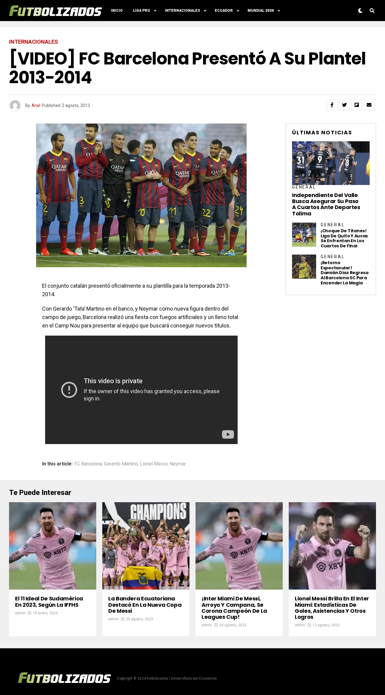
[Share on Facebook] (332, 104)
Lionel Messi (154, 464)
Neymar (178, 464)
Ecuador (224, 10)
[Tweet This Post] (344, 104)
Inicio (117, 10)
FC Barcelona (88, 464)
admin (20, 613)
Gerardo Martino (121, 464)
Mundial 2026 (261, 10)
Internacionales (182, 10)
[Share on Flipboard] (356, 104)
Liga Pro (141, 10)
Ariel (36, 105)
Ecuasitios (208, 678)
